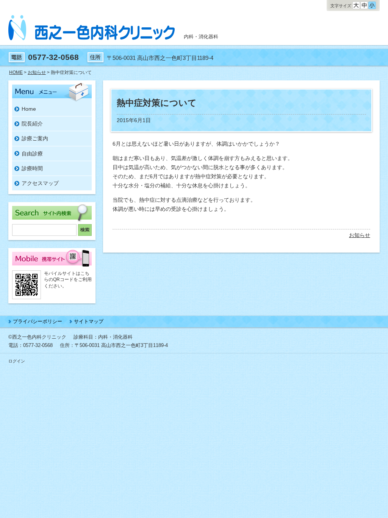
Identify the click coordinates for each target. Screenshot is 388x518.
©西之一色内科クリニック (37, 337)
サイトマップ (88, 321)
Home (29, 109)
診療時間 (32, 168)
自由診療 (32, 154)
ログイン (16, 361)
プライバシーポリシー (37, 321)
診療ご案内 (35, 138)
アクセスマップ (40, 183)
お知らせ (359, 235)
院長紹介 (32, 124)
